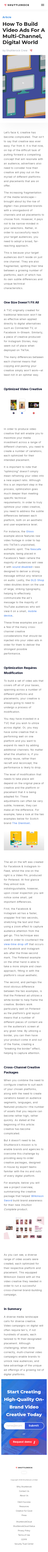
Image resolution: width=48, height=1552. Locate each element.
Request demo (22, 1441)
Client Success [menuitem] (24, 1502)
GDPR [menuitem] (24, 1539)
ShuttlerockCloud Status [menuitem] (24, 1526)
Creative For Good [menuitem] (24, 1511)
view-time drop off (16, 944)
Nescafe (35, 549)
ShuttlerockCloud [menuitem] (24, 1522)
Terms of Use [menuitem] (24, 1535)
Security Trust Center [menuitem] (24, 1544)
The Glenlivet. (21, 823)
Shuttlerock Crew (16, 50)
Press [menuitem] (24, 1515)
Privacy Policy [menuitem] (24, 1530)
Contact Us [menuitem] (24, 1491)
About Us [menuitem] (24, 1495)
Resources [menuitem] (24, 1506)
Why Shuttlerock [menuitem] (24, 1487)
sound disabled (22, 566)
